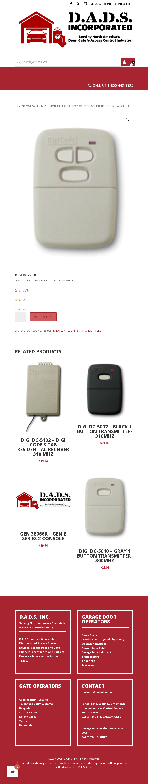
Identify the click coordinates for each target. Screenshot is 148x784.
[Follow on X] (78, 3)
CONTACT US (123, 4)
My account (124, 62)
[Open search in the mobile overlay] (69, 62)
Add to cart (43, 316)
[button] (127, 119)
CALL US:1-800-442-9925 (113, 85)
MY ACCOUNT (103, 4)
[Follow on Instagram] (85, 3)
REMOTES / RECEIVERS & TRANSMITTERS (44, 106)
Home (18, 106)
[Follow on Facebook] (71, 3)
